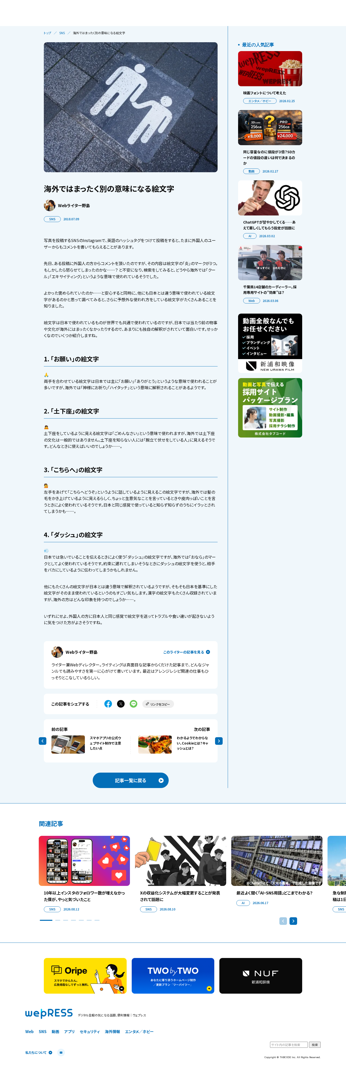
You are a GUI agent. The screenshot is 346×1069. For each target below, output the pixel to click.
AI (249, 236)
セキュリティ (90, 1031)
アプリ (69, 1031)
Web (251, 300)
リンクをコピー (160, 704)
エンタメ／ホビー (259, 101)
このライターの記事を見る (183, 652)
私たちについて (36, 1053)
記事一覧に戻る (130, 780)
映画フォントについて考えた (264, 92)
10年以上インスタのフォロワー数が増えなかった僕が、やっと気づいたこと (84, 896)
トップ (47, 33)
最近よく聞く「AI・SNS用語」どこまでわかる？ (274, 893)
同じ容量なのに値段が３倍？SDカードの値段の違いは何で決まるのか (269, 157)
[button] (46, 920)
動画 (251, 171)
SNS (62, 33)
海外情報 (112, 1031)
